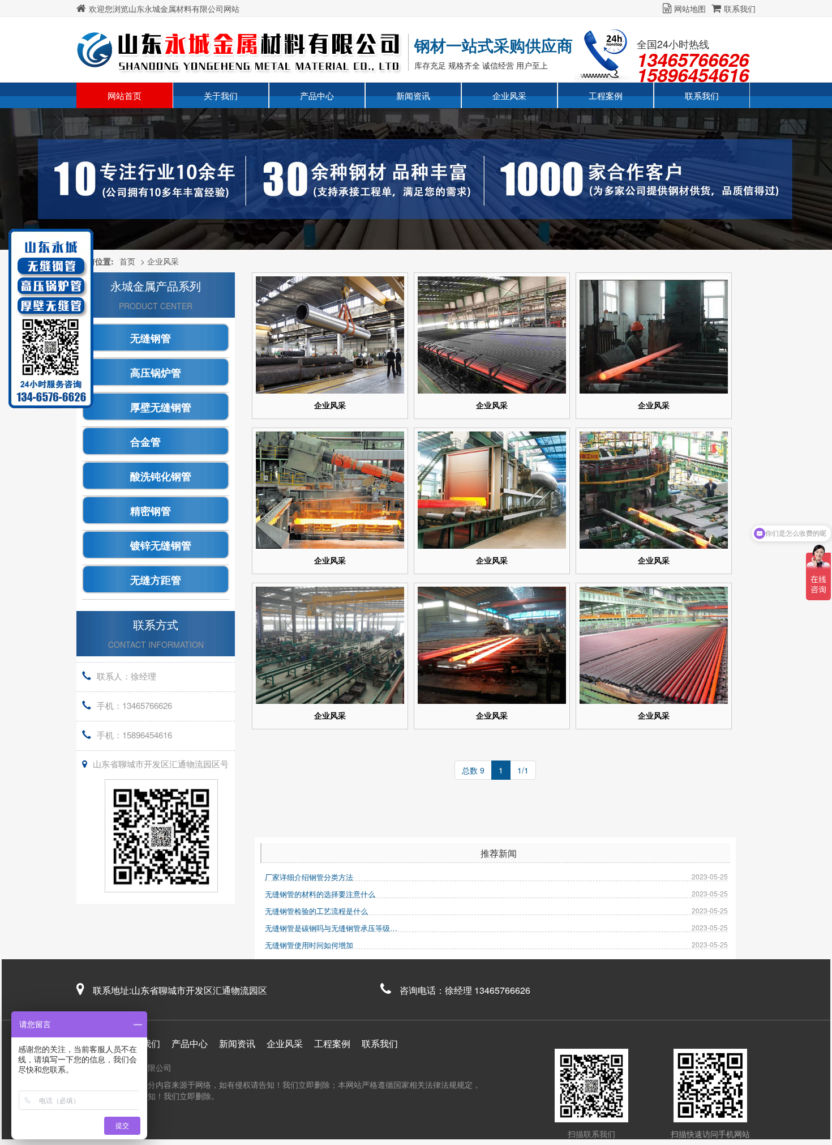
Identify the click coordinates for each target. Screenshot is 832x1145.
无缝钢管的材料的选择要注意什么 (320, 893)
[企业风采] (330, 335)
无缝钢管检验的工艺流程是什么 (316, 910)
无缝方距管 (155, 580)
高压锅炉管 (155, 373)
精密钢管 (150, 511)
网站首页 (124, 95)
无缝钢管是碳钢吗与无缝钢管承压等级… (331, 927)
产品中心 (317, 95)
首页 (127, 261)
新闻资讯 (413, 95)
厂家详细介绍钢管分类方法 (309, 876)
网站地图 (690, 8)
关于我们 (221, 95)
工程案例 (606, 95)
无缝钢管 (150, 338)
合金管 (145, 442)
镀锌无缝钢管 (160, 546)
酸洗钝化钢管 (160, 476)
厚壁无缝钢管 (160, 407)
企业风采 (509, 95)
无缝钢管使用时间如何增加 (309, 944)
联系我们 (740, 8)
